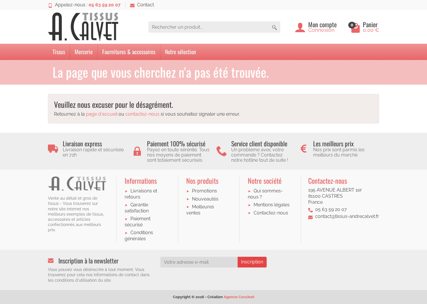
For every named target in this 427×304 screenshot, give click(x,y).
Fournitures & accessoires (128, 51)
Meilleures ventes (200, 210)
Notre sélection (180, 51)
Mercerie (84, 51)
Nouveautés (205, 199)
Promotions (204, 191)
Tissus (59, 51)
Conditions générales (139, 235)
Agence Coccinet (239, 297)
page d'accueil (101, 114)
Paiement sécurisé (137, 221)
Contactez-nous (271, 213)
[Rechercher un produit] (274, 27)
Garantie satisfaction (137, 208)
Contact (145, 5)
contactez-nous (142, 114)
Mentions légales (272, 204)
